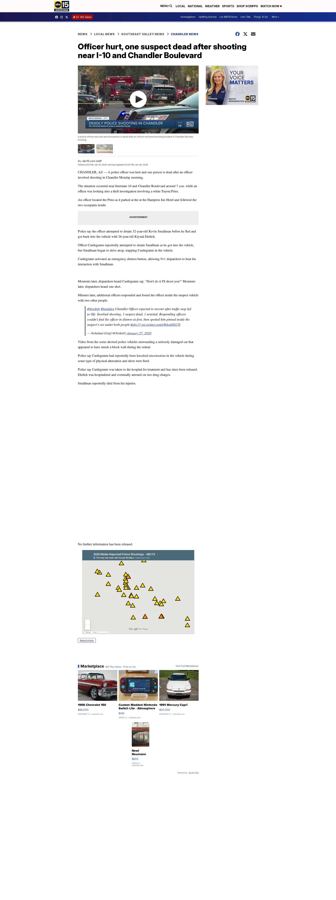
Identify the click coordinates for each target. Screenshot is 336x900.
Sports (228, 6)
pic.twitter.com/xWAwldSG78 (161, 324)
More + (275, 17)
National (195, 6)
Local (180, 6)
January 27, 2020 (139, 333)
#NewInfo (93, 309)
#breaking (107, 309)
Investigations (188, 17)
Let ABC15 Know (228, 17)
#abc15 (136, 324)
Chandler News (184, 34)
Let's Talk (245, 17)
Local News (104, 34)
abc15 (57, 17)
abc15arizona (62, 17)
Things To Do (261, 17)
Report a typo (87, 640)
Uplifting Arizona (207, 17)
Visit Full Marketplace (187, 666)
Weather (212, 6)
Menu (164, 6)
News (83, 34)
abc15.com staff (92, 161)
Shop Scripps (247, 6)
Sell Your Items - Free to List (120, 667)
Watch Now (270, 6)
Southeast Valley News (142, 34)
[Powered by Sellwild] (193, 773)
